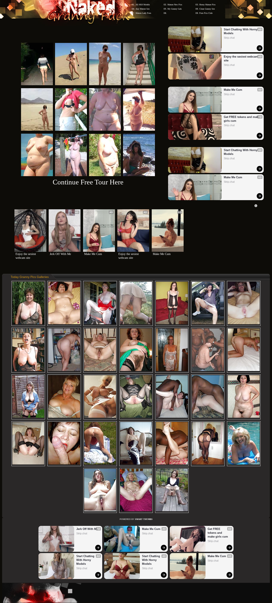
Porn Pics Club (205, 13)
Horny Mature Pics (207, 4)
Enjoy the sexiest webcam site (241, 58)
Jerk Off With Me (60, 254)
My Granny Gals (174, 9)
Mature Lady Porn (143, 13)
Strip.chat (229, 37)
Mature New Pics (174, 4)
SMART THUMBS (144, 519)
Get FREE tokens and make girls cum (242, 118)
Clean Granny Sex (207, 9)
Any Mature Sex (143, 9)
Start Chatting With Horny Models (241, 31)
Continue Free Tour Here (88, 182)
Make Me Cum (233, 89)
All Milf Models (143, 4)
